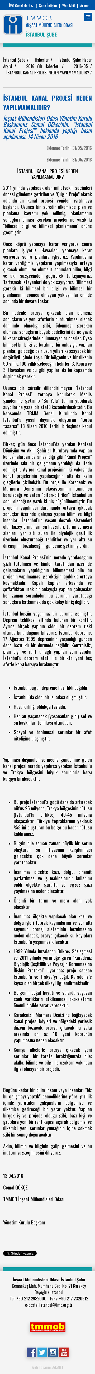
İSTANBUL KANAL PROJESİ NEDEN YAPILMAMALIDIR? (48, 72)
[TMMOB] (47, 1326)
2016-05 (82, 66)
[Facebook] (31, 1352)
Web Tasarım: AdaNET (47, 1367)
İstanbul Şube (15, 60)
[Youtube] (64, 1352)
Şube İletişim (48, 5)
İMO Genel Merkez (21, 5)
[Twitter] (42, 1352)
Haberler (42, 60)
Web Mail (68, 5)
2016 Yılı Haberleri (44, 66)
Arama (84, 5)
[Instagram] (53, 1352)
